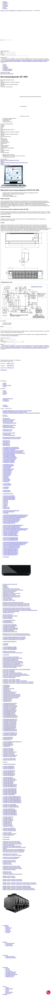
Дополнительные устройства (9, 869)
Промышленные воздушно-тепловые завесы (12, 652)
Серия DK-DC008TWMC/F (9, 809)
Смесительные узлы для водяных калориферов (13, 662)
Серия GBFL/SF (6, 746)
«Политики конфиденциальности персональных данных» (34, 61)
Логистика (8, 928)
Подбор (4, 384)
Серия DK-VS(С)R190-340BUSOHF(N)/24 (12, 802)
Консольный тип (6, 441)
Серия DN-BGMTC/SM (8, 744)
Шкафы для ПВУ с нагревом (9, 877)
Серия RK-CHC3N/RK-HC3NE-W (10, 533)
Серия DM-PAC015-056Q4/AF (9, 726)
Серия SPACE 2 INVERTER (9, 460)
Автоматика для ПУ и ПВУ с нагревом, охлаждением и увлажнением (18, 681)
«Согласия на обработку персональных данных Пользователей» (18, 60)
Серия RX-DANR (7, 491)
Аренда (7, 990)
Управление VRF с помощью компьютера (12, 846)
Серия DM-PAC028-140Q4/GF (9, 727)
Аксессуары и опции (7, 599)
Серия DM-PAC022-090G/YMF (9, 735)
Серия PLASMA (6, 480)
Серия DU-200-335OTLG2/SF (9, 829)
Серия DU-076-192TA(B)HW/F (9, 833)
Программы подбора (10, 975)
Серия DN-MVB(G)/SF (8, 738)
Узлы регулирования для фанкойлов (11, 656)
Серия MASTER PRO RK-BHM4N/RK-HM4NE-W (14, 544)
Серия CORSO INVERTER (9, 455)
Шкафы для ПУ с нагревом (9, 876)
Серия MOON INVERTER (8, 461)
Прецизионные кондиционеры (9, 591)
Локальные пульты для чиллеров (10, 853)
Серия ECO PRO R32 (7, 470)
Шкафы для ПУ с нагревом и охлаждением (12, 879)
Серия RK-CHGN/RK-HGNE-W (10, 534)
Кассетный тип (6, 440)
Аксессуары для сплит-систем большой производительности (16, 675)
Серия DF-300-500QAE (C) (9, 773)
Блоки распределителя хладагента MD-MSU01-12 (14, 849)
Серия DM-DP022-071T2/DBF (9, 714)
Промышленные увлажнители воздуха (11, 596)
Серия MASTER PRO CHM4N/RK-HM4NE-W (13, 525)
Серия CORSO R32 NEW (8, 469)
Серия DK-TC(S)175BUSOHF (9, 804)
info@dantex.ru (4, 369)
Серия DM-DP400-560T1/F (9, 713)
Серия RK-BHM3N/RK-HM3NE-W (10, 550)
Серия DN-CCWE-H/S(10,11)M (9, 751)
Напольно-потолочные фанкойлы (10, 615)
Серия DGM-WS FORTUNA (9, 620)
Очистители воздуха (7, 430)
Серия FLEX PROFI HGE (8, 511)
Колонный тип (6, 442)
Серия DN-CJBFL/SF (7, 742)
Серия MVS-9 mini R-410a (8, 688)
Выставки (8, 932)
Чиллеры (5, 585)
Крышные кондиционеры (8, 592)
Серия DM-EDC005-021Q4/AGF (10, 720)
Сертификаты (6, 400)
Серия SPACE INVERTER (8, 462)
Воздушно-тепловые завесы (9, 432)
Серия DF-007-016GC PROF (9, 764)
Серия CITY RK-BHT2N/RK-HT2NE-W (11, 546)
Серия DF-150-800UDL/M (8, 768)
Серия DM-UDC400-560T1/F (9, 704)
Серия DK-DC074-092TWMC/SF (10, 814)
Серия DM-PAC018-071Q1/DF (9, 724)
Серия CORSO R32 (7, 472)
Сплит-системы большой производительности (13, 589)
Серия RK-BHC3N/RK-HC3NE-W (10, 551)
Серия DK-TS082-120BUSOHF (9, 792)
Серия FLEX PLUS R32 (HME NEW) (11, 510)
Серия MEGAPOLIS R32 (8, 465)
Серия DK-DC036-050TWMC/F (10, 812)
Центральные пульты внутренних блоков (12, 842)
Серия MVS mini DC (7, 700)
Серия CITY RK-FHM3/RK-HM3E (10, 538)
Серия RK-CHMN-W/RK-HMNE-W (10, 535)
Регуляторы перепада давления (9, 667)
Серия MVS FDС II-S (7, 698)
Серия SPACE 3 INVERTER (9, 449)
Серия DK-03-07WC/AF (8, 816)
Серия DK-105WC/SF (7, 824)
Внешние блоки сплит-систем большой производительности (16, 633)
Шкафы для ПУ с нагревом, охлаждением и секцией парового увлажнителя (19, 882)
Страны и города (9, 945)
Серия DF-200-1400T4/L (8, 782)
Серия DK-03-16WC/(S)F (8, 630)
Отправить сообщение (5, 337)
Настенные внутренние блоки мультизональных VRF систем (16, 605)
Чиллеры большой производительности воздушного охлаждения (17, 609)
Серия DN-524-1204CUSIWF (9, 758)
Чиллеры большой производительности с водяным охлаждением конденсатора (20, 610)
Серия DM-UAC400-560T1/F (9, 709)
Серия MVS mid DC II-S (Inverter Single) (11, 694)
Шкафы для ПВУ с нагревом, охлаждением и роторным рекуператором (18, 888)
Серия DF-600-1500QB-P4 (8, 775)
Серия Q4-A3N (6, 507)
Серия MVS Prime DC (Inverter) (9, 692)
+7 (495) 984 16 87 (12, 10)
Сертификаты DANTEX (11, 972)
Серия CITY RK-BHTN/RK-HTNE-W (11, 547)
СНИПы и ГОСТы (10, 976)
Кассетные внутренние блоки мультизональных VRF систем (16, 604)
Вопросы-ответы (9, 992)
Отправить (3, 62)
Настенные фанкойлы (7, 69)
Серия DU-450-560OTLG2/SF (9, 830)
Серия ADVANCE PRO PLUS (9, 458)
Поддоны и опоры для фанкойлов (10, 858)
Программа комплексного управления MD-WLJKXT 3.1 (13, 187)
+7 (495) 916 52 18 (20, 10)
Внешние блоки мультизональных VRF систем (13, 602)
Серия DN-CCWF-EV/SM (8, 753)
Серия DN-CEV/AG (7, 739)
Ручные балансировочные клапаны (10, 660)
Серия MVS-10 (6, 685)
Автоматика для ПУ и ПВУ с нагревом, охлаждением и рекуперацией (18, 683)
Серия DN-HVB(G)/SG (8, 737)
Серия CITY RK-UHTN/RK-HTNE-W (11, 520)
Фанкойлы (5, 68)
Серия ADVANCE (7, 473)
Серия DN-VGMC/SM (8, 748)
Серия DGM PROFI (7, 621)
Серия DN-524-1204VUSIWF (9, 756)
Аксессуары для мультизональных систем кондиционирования (16, 669)
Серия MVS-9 (6, 687)
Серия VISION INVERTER (9, 454)
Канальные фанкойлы (7, 618)
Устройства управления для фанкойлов (11, 857)
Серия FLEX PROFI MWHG (9, 497)
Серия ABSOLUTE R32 (8, 464)
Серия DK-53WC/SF (7, 823)
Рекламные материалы (8, 398)
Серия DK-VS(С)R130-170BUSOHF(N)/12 (12, 801)
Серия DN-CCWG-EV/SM (8, 754)
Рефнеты (5, 848)
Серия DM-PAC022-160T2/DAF (10, 710)
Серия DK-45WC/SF (7, 822)
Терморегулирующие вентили (9, 861)
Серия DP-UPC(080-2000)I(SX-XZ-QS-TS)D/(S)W (13, 639)
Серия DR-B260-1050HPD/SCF (9, 641)
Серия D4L (5, 505)
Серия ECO (5, 477)
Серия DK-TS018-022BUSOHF (9, 788)
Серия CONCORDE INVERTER (10, 457)
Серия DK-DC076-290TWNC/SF (10, 631)
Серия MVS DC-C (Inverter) (9, 693)
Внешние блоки (6, 445)
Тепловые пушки (6, 434)
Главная (4, 64)
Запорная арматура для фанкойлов (10, 659)
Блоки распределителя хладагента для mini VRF (13, 851)
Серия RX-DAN (6, 490)
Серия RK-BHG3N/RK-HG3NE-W (10, 549)
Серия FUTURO (6, 479)
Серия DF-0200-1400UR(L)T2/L (10, 785)
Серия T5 (5, 506)
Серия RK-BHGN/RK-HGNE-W (10, 554)
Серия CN (5, 503)
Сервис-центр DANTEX (11, 957)
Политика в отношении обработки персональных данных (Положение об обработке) (21, 412)
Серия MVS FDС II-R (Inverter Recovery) (11, 695)
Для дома (5, 405)
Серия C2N (5, 502)
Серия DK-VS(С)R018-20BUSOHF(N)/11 (12, 796)
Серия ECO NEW (7, 474)
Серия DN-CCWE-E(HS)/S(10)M (10, 755)
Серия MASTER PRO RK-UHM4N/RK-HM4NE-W (14, 517)
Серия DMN (5, 488)
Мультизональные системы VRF (10, 584)
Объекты (5, 3)
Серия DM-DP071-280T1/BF (9, 712)
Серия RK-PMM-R (7, 484)
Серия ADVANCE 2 (7, 471)
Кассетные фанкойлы (7, 617)
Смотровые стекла (7, 862)
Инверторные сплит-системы (9, 425)
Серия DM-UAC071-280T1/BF (9, 707)
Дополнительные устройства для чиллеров (12, 855)
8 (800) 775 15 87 (4, 10)
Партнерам (5, 6)
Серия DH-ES (6, 654)
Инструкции (5, 399)
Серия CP (5, 761)
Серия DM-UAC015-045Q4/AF (9, 722)
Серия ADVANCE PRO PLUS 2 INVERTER (12, 452)
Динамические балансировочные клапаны (12, 666)
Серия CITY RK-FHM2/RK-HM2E (10, 540)
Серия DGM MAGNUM (8, 622)
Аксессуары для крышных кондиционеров (12, 672)
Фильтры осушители (7, 863)
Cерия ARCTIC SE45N (8, 493)
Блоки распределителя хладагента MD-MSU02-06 (14, 850)
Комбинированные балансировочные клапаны (13, 664)
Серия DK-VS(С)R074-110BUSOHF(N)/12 (12, 800)
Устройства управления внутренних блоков (12, 843)
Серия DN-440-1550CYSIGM (9, 759)
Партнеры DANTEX (10, 956)
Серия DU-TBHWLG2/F (8, 835)
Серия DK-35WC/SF (7, 821)
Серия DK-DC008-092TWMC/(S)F (10, 629)
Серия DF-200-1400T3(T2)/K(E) (10, 779)
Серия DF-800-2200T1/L (8, 783)
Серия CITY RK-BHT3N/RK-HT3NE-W (11, 545)
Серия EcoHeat (6, 837)
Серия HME (5, 512)
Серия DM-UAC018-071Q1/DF (9, 721)
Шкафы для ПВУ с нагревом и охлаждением (12, 880)
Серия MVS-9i (6, 689)
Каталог (5, 1)
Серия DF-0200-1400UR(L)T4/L (10, 786)
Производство (9, 927)
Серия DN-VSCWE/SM (8, 750)
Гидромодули (6, 587)
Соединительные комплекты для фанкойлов (12, 658)
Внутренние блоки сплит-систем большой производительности (17, 634)
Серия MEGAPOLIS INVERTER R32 (11, 448)
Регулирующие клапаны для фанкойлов (11, 663)
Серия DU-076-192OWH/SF (9, 828)
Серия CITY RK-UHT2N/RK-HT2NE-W (11, 519)
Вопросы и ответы (7, 385)
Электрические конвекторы (9, 435)
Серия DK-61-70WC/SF (8, 826)
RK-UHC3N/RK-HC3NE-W (9, 523)
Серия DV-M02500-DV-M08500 (10, 648)
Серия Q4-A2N (6, 508)
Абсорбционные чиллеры (8, 612)
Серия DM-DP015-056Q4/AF (9, 728)
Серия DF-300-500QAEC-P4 (9, 774)
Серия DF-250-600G (7, 70)
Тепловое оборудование (8, 420)
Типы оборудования (10, 943)
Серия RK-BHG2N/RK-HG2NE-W (10, 552)
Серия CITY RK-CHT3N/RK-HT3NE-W (11, 526)
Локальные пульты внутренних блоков (11, 841)
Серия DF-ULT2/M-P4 (8, 777)
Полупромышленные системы (9, 423)
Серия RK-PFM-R (7, 483)
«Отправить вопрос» (14, 335)
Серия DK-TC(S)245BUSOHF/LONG (11, 806)
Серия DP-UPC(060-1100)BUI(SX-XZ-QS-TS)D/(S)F (14, 637)
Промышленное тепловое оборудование (11, 595)
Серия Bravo (5, 643)
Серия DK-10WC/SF (7, 818)
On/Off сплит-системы (8, 426)
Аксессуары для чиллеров (8, 670)
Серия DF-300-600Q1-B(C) (9, 771)
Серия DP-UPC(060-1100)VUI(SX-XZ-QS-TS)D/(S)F (14, 638)
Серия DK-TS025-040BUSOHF (9, 789)
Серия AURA (6, 478)
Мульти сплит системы (8, 421)
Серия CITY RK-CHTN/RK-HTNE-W (11, 530)
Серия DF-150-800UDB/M (8, 767)
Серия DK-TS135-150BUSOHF (9, 793)
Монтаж (7, 989)
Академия (8, 930)
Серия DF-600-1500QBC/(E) (9, 770)
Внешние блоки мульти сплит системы (11, 438)
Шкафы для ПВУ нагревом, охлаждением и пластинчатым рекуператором (19, 889)
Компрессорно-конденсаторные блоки (11, 588)
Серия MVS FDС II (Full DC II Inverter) (11, 696)
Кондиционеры (6, 418)
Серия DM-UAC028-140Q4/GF (9, 723)
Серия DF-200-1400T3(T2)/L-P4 (10, 784)
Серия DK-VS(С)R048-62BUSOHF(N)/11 (12, 799)
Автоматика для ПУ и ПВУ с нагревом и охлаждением (15, 680)
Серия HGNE (6, 556)
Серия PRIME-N (6, 686)
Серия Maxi (5, 644)
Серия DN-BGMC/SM (8, 745)
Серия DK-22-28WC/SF (8, 820)
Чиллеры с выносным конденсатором (11, 611)
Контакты (5, 8)
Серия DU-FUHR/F (7, 832)
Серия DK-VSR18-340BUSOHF (10, 625)
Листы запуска (9, 970)
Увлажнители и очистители (9, 419)
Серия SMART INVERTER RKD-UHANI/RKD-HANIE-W (15, 515)
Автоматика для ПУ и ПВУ (9, 600)
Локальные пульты (7, 871)
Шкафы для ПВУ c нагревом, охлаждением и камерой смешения (17, 887)
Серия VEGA (6, 481)
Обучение (5, 393)
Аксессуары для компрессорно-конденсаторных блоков (15, 673)
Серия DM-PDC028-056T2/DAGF (10, 715)
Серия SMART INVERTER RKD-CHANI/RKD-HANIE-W (15, 528)
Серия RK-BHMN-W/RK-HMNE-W (10, 553)
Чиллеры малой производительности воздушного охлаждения (16, 607)
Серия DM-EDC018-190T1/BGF (10, 703)
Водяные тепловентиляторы (9, 651)
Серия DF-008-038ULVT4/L (9, 778)
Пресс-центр (8, 931)
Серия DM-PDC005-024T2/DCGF (10, 717)
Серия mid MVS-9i (7, 690)
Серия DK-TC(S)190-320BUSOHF (10, 805)
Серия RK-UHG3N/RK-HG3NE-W (10, 521)
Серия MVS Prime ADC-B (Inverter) (10, 697)
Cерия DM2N (6, 487)
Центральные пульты (7, 872)
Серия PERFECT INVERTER (9, 456)
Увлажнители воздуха (7, 429)
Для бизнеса (5, 66)
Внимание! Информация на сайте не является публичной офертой (17, 410)
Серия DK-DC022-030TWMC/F (10, 811)
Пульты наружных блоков (8, 844)
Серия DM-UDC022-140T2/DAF (10, 705)
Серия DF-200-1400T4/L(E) (9, 780)
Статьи (4, 386)
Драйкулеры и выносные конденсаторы (11, 593)
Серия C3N (5, 501)
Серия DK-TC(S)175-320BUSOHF (10, 628)
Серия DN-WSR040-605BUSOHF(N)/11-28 (12, 741)
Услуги (4, 7)
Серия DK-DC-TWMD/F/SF (9, 627)
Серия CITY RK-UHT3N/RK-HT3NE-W (11, 518)
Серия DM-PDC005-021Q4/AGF (10, 729)
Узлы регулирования (7, 597)
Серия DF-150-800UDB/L (8, 766)
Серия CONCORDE (7, 466)
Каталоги (8, 968)
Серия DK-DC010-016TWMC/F (10, 810)
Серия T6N (5, 500)
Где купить (5, 5)
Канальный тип (6, 444)
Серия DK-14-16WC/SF (8, 819)
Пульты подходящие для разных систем (11, 676)
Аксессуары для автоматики (9, 677)
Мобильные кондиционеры (9, 427)
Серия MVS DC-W (7, 701)
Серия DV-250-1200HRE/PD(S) (9, 649)
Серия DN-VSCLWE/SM (8, 749)
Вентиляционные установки (9, 594)
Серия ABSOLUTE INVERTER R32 (11, 447)
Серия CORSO (6, 475)
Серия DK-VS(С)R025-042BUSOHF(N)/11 (12, 797)
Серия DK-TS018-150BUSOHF (9, 624)
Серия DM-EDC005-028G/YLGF (10, 732)
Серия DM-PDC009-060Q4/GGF (10, 730)
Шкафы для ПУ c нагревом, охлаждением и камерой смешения (16, 886)
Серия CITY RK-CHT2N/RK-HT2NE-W (11, 527)
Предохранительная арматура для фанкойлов (13, 661)
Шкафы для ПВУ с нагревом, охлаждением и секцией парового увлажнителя (20, 883)
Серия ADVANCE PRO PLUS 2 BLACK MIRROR (14, 453)
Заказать (2, 151)
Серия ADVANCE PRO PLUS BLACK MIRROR (13, 450)
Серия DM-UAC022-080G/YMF (10, 734)
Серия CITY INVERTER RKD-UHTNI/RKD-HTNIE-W (15, 516)
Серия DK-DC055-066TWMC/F (10, 813)
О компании (5, 2)
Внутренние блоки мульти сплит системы (12, 437)
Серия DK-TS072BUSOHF (9, 794)
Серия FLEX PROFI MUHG (9, 498)
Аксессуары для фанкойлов (9, 671)
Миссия (7, 926)
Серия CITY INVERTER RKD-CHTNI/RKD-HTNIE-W (15, 529)
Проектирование (9, 988)
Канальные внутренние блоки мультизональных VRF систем (16, 603)
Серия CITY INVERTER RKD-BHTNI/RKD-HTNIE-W (15, 543)
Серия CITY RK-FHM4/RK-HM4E (10, 537)
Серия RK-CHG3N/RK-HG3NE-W (10, 532)
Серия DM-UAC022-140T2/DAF (10, 706)
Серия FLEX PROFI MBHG (9, 499)
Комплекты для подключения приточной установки (14, 847)
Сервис (4, 383)
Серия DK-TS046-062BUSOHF (9, 791)
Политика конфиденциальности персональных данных (15, 411)
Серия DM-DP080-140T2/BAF (9, 711)
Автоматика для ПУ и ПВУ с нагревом (11, 679)
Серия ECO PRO (6, 467)
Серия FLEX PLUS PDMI (8, 495)
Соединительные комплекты (9, 860)
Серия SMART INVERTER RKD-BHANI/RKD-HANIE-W (15, 542)
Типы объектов (9, 944)
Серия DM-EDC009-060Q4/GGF (10, 719)
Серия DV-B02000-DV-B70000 (9, 647)
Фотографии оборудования (11, 974)
